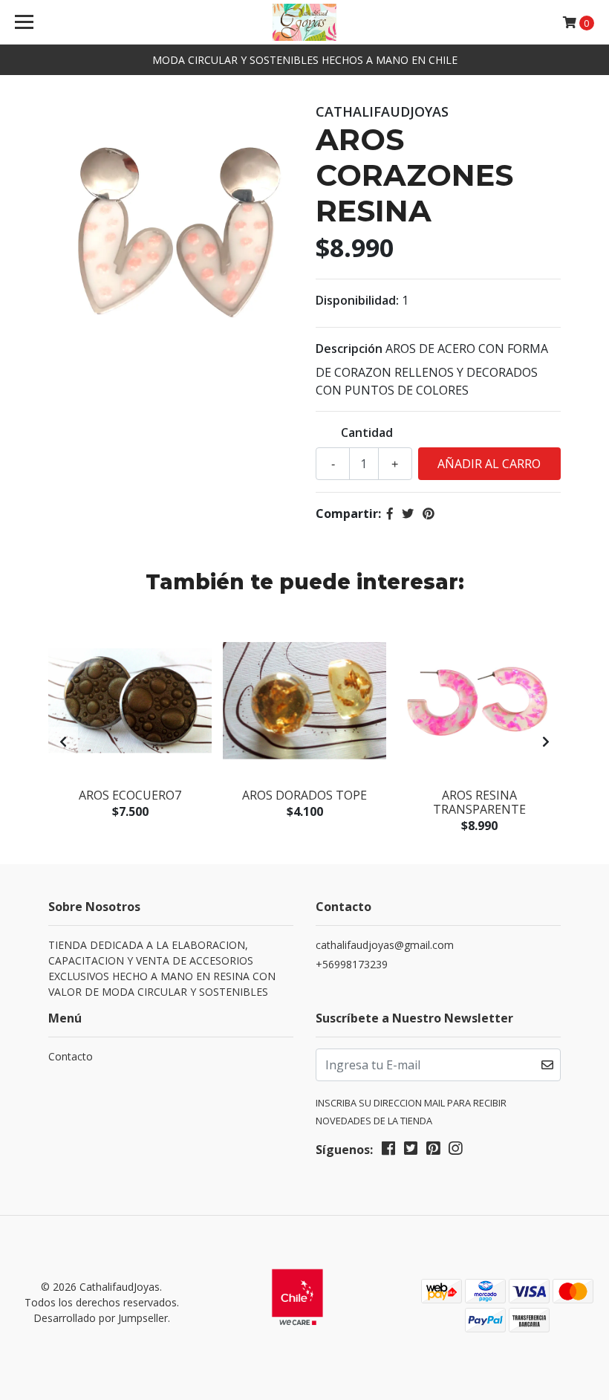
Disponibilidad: (357, 300)
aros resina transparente (479, 802)
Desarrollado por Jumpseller (100, 1318)
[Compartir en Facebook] (390, 513)
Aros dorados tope (304, 795)
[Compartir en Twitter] (408, 513)
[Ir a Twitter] (410, 1151)
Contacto (70, 1056)
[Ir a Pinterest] (433, 1151)
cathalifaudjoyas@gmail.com (385, 945)
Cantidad (367, 432)
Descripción (349, 348)
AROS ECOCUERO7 (130, 795)
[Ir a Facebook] (388, 1151)
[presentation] (63, 741)
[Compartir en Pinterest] (428, 513)
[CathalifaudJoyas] (304, 22)
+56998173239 (352, 964)
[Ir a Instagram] (455, 1151)
